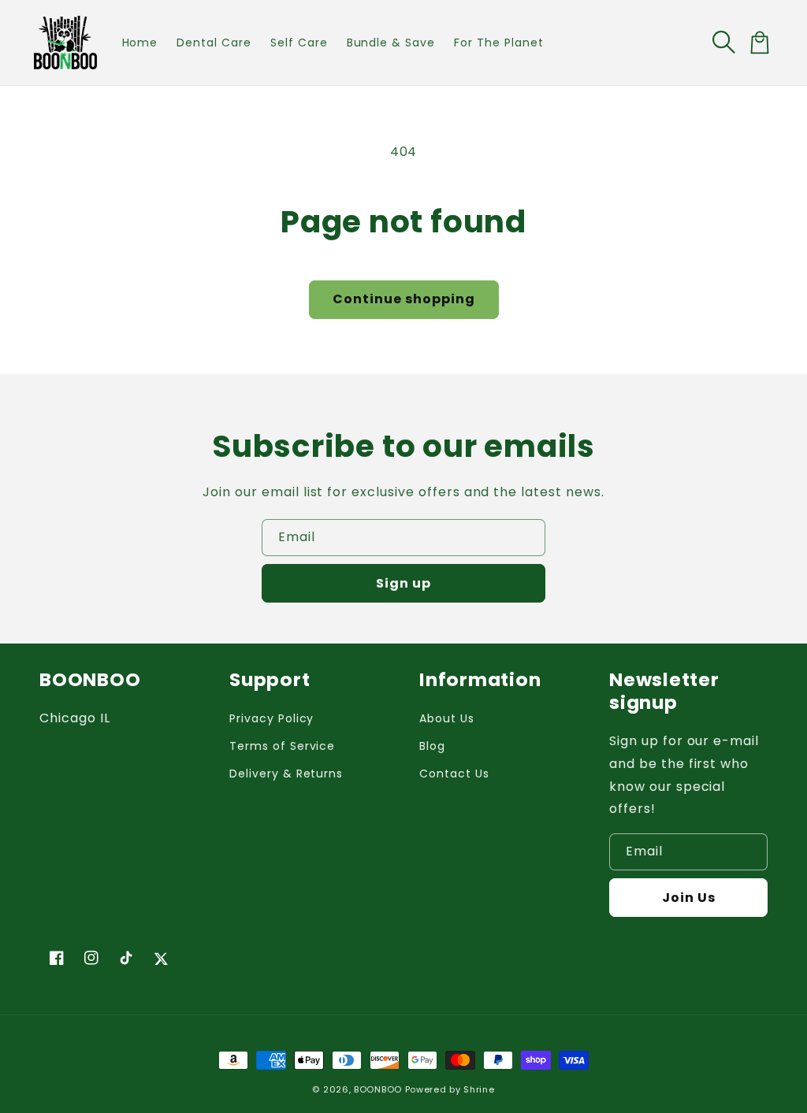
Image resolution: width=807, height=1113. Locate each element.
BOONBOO (378, 1089)
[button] (725, 42)
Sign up (403, 583)
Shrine (478, 1089)
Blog (432, 746)
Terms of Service (282, 746)
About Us (446, 718)
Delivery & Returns (286, 773)
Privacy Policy (271, 718)
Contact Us (454, 773)
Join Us (689, 898)
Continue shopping (404, 299)
